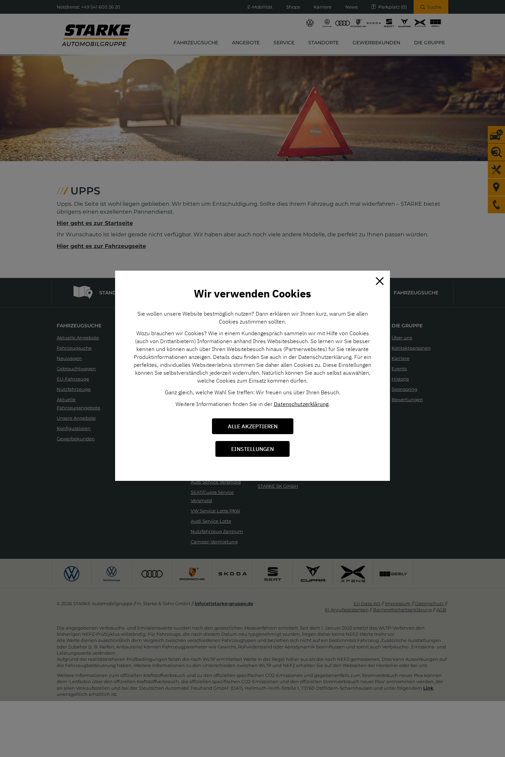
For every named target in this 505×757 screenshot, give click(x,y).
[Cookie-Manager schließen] (379, 281)
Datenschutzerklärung (301, 403)
